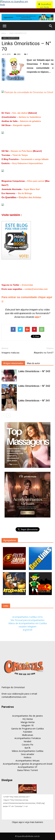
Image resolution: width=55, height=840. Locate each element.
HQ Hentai (27, 719)
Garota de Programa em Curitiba (27, 728)
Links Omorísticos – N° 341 (34, 400)
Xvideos (27, 757)
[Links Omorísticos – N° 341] (9, 405)
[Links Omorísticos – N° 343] (9, 375)
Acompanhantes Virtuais (28, 760)
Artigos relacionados (13, 363)
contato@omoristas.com (36, 289)
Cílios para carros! (35, 181)
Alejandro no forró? (43, 352)
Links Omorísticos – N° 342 (34, 385)
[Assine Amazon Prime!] (27, 17)
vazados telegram (27, 626)
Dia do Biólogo (25, 193)
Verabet (27, 741)
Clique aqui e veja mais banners (27, 822)
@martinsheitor (9, 117)
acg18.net (27, 629)
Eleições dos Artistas (30, 197)
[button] (50, 26)
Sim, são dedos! (20, 113)
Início (4, 33)
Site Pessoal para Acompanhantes (27, 620)
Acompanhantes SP (27, 767)
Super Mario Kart (32, 189)
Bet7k (27, 747)
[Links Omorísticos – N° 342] (9, 391)
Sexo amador (27, 754)
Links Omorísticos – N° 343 (34, 371)
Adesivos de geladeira (30, 121)
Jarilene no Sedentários (29, 117)
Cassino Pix (27, 744)
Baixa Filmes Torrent (27, 770)
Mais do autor (33, 363)
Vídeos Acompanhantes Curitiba (27, 751)
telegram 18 (27, 725)
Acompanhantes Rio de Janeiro (27, 715)
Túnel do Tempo (20, 155)
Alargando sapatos (22, 125)
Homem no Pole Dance (21, 151)
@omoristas (27, 285)
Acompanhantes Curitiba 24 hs (27, 616)
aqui (37, 316)
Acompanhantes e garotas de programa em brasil (27, 763)
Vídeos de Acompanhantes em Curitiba (27, 623)
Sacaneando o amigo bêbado (35, 159)
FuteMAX (27, 731)
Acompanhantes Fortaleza (28, 738)
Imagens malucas (10, 352)
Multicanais (27, 735)
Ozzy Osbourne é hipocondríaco (27, 163)
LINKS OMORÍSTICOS (17, 33)
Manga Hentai (28, 722)
